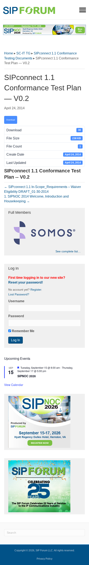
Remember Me (22, 331)
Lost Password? (18, 294)
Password (16, 316)
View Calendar (13, 385)
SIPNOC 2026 (26, 376)
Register (35, 289)
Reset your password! (25, 282)
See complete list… (68, 251)
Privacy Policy (44, 558)
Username (16, 301)
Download (10, 120)
